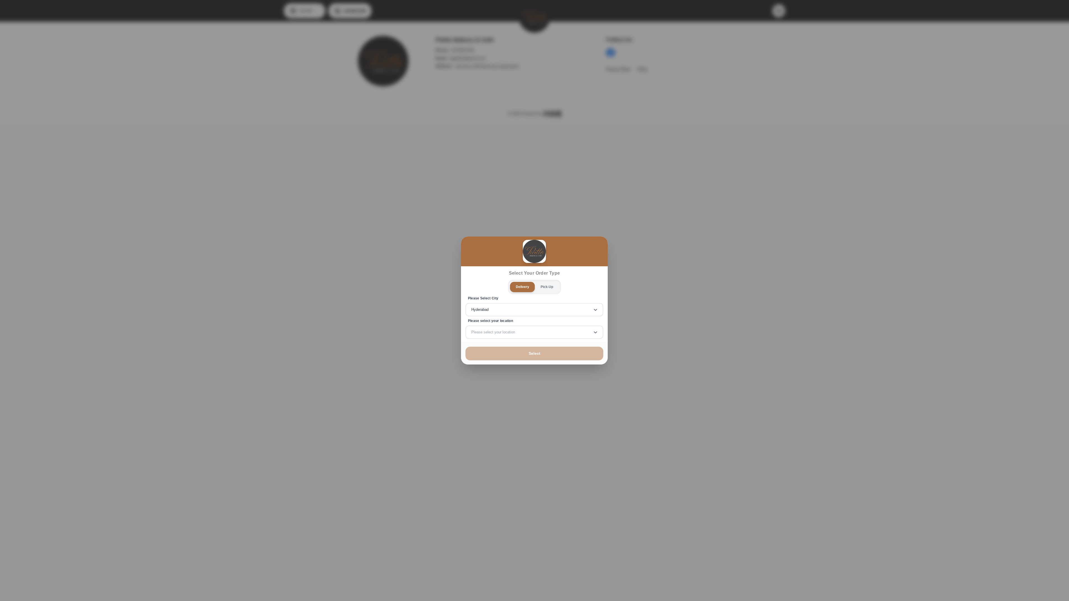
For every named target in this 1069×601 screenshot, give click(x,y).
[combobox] (471, 309)
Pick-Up (547, 287)
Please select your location (490, 321)
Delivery (522, 287)
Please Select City (483, 298)
